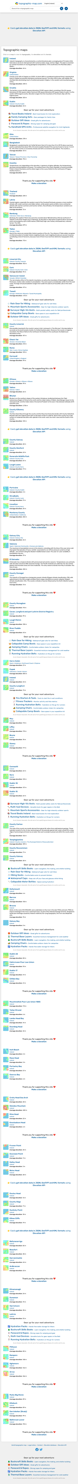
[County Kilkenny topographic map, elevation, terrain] (6, 415)
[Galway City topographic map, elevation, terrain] (6, 537)
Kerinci (25, 671)
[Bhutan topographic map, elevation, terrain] (6, 400)
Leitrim (13, 1314)
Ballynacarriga (16, 1241)
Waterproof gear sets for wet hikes (44, 304)
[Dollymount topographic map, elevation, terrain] (6, 891)
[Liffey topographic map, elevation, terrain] (6, 729)
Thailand (13, 191)
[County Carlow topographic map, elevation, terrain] (6, 830)
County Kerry (19, 467)
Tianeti (13, 291)
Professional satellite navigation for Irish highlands (51, 127)
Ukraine (12, 342)
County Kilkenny (17, 409)
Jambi (19, 671)
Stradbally (14, 496)
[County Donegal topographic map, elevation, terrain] (6, 579)
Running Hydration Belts (24, 653)
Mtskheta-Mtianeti (22, 293)
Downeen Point (16, 1154)
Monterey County (17, 512)
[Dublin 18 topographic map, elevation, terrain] (6, 785)
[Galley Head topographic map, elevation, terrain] (6, 1164)
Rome (12, 348)
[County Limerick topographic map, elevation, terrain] (6, 329)
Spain (11, 546)
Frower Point (15, 1145)
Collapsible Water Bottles (23, 881)
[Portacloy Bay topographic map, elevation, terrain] (6, 1068)
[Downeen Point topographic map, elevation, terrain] (6, 1156)
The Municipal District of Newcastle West (40, 842)
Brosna (13, 906)
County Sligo (15, 1202)
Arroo (12, 1372)
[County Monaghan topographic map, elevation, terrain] (6, 605)
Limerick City (15, 259)
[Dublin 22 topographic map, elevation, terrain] (6, 956)
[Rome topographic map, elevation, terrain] (6, 350)
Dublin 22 (14, 954)
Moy (11, 719)
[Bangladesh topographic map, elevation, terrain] (6, 147)
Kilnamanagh (15, 1289)
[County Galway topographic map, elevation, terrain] (6, 442)
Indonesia (13, 216)
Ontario (18, 381)
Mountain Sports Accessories (25, 306)
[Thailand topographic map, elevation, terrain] (6, 193)
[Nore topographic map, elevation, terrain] (6, 777)
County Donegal (17, 573)
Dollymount (15, 889)
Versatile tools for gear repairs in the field (45, 807)
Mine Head (14, 1114)
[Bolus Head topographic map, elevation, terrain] (6, 1172)
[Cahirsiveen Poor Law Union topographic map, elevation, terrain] (6, 964)
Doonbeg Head (16, 1027)
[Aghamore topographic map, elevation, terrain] (6, 1365)
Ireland (13, 58)
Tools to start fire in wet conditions (50, 698)
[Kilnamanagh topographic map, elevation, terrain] (6, 1291)
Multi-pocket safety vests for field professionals (53, 310)
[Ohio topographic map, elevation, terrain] (6, 136)
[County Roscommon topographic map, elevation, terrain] (6, 850)
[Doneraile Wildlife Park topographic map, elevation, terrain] (6, 458)
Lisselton (14, 504)
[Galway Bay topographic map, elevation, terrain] (6, 923)
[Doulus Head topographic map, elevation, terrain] (6, 1195)
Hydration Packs (19, 946)
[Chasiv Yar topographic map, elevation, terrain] (6, 341)
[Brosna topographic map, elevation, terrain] (6, 911)
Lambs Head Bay (17, 1018)
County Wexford (17, 448)
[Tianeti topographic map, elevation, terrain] (6, 293)
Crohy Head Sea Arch (19, 1098)
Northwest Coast (27, 663)
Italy (11, 350)
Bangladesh (15, 143)
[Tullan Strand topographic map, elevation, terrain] (6, 1012)
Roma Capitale (23, 350)
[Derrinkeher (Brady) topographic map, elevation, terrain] (6, 1413)
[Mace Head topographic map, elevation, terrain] (6, 1060)
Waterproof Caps (19, 878)
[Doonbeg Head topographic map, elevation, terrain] (6, 1029)
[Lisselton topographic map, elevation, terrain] (6, 506)
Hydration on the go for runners (49, 654)
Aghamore (14, 1363)
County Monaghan (17, 603)
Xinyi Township (32, 157)
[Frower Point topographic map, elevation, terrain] (6, 1147)
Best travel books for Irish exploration (46, 114)
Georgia (12, 231)
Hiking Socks (17, 875)
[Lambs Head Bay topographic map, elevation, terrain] (6, 1020)
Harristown (15, 1306)
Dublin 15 (14, 791)
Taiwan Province (20, 157)
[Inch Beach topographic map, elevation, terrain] (6, 1052)
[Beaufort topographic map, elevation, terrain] (6, 1252)
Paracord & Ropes (20, 123)
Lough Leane (15, 465)
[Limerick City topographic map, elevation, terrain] (6, 261)
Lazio (15, 350)
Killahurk (13, 1403)
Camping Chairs (20, 647)
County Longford (17, 686)
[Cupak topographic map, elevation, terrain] (6, 671)
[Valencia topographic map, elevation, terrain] (6, 549)
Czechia (13, 163)
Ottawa (13, 379)
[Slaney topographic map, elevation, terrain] (6, 745)
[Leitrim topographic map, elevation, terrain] (6, 1316)
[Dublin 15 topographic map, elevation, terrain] (6, 793)
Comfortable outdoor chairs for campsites (44, 647)
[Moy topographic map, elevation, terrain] (6, 721)
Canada (12, 278)
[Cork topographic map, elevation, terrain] (6, 269)
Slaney (12, 743)
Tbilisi (12, 229)
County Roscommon (18, 848)
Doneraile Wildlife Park (19, 456)
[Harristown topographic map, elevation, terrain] (6, 1308)
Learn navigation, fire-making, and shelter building (52, 869)
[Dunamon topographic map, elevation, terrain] (6, 1299)
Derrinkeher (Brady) (18, 1411)
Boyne (12, 735)
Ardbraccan (15, 1266)
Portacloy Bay (16, 1066)
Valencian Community (22, 546)
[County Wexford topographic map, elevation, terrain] (6, 450)
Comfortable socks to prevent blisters (38, 875)
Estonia (12, 390)
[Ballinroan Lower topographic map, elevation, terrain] (6, 1422)
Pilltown (13, 1347)
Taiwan (13, 155)
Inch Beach (14, 1050)
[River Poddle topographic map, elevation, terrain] (6, 630)
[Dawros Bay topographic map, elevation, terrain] (6, 1077)
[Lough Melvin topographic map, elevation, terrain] (6, 622)
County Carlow (16, 824)
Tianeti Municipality (35, 293)
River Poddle (15, 628)
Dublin (12, 101)
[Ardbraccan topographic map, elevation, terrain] (6, 1268)
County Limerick (20, 261)
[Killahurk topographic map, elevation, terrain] (6, 1405)
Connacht (14, 766)
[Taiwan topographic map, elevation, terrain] (6, 157)
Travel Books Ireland (21, 113)
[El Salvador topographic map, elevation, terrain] (6, 564)
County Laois (19, 498)
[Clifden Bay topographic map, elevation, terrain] (6, 981)
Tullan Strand (15, 1010)
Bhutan (13, 396)
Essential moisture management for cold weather (51, 650)
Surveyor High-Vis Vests (22, 310)
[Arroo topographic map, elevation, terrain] (6, 1374)
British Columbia (21, 278)
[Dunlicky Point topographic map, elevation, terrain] (6, 1212)
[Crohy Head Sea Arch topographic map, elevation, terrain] (6, 1100)
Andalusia (18, 663)
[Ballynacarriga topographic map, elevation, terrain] (6, 1243)
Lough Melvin (15, 620)
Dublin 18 (14, 783)
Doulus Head (15, 1193)
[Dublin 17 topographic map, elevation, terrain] (6, 972)
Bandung (13, 213)
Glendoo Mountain (18, 1106)
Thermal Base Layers (22, 650)
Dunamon (14, 1297)
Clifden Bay (14, 979)
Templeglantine (16, 840)
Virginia (13, 72)
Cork (12, 267)
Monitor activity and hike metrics (45, 701)
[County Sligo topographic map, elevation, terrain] (6, 1204)
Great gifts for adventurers (40, 120)
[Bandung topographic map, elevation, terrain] (6, 219)
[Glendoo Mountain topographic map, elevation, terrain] (6, 1108)
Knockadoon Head (17, 1122)
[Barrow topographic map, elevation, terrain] (6, 899)
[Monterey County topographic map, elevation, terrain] (6, 514)
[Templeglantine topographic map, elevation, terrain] (6, 842)
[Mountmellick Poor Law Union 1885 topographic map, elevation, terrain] (6, 1004)
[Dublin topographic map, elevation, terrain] (6, 103)
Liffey (12, 727)
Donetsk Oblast (21, 342)
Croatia (13, 88)
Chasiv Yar (14, 339)
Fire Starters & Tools (26, 698)
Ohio (12, 134)
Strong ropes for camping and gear (43, 124)
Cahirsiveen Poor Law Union (22, 962)
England (23, 358)
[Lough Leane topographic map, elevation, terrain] (6, 467)
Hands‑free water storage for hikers (41, 947)
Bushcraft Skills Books (22, 868)
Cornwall (13, 356)
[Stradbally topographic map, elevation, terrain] (6, 498)
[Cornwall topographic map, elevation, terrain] (6, 358)
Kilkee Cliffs (15, 1218)
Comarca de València (36, 546)
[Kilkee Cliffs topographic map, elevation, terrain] (6, 1220)
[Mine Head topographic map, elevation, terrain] (6, 1116)
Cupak (12, 669)
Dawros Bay (15, 1075)
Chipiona (37, 663)
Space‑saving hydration (45, 882)
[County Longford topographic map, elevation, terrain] (6, 688)
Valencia (13, 544)
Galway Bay (15, 921)
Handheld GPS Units (21, 127)
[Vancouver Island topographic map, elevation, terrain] (6, 281)
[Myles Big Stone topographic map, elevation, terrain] (6, 1397)
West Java (20, 216)
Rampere (13, 1355)
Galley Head (15, 1162)
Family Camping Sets (21, 117)
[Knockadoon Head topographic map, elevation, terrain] (6, 1124)
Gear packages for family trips (44, 117)
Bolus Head (14, 1170)
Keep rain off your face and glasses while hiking (46, 878)
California (23, 515)
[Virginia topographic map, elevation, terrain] (6, 78)
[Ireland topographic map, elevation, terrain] (6, 63)
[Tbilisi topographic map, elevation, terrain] (6, 234)
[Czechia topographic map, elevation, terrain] (6, 168)
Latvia (12, 200)
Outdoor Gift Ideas (20, 120)
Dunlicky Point (16, 1210)
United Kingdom (15, 358)
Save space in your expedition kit (47, 313)
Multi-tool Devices (19, 807)
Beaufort (13, 1250)
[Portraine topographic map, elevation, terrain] (6, 490)
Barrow (13, 897)
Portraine (14, 488)
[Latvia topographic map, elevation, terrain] (6, 204)
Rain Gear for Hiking (20, 303)
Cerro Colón (15, 661)
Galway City (15, 535)
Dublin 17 (13, 970)
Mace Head (14, 1058)
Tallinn (12, 387)
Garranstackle (16, 1258)
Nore (12, 775)
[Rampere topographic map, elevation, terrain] (6, 1357)
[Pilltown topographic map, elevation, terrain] (6, 1349)
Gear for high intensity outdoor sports (55, 307)
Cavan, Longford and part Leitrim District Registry (32, 612)
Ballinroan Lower (17, 1420)
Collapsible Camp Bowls (22, 313)
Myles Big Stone (17, 1395)
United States (14, 74)
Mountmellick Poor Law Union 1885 (25, 1002)
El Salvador (14, 559)
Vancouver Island (17, 276)
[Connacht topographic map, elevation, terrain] (6, 768)
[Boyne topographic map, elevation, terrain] (6, 737)
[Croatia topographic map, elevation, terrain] (6, 92)
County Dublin (19, 104)
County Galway (16, 440)
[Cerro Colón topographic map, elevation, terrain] (6, 663)
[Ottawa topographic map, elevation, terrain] (6, 381)
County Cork (19, 270)
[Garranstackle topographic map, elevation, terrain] (6, 1260)
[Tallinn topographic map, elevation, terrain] (6, 389)
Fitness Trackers (24, 701)
